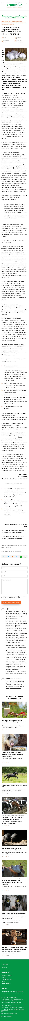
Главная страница (6, 21)
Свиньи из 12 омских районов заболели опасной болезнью (11, 849)
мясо (3, 547)
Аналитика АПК (5, 983)
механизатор (22, 545)
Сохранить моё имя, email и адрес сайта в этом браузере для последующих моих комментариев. (15, 597)
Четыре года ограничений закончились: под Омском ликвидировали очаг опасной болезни (12, 881)
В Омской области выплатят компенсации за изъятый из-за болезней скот (12, 754)
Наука (3, 981)
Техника (3, 977)
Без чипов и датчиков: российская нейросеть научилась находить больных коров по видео (13, 817)
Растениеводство (6, 975)
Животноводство (17, 21)
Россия (9, 547)
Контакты (4, 967)
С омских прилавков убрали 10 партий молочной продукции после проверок (14, 721)
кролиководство (12, 545)
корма (4, 545)
